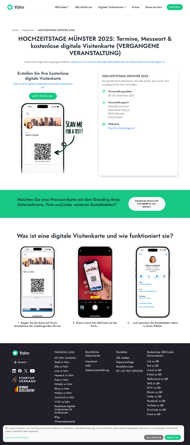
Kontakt (174, 7)
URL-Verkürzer (83, 7)
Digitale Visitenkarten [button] (111, 7)
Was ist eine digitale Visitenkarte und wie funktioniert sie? (43, 85)
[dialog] (93, 433)
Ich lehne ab (154, 437)
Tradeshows (28, 30)
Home (15, 30)
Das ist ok (173, 437)
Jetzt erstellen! (43, 96)
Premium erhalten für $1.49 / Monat (147, 204)
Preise (135, 7)
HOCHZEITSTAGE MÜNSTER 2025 (56, 30)
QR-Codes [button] (61, 7)
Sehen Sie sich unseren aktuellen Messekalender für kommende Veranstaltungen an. (118, 62)
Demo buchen (153, 7)
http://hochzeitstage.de (121, 128)
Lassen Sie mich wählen (17, 437)
